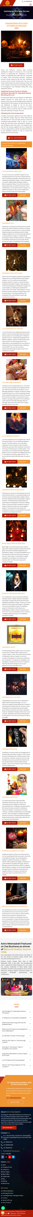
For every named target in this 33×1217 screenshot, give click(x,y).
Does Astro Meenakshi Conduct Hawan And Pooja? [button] (14, 1054)
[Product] (16, 46)
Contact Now (14, 1102)
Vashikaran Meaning (9, 749)
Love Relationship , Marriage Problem (12, 1195)
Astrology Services (7, 1193)
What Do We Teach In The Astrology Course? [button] (14, 1041)
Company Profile (7, 1167)
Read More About (8, 1127)
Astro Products (6, 1202)
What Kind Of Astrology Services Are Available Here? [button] (14, 1023)
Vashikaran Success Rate (11, 697)
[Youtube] (9, 1156)
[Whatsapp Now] (3, 1208)
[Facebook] (2, 1156)
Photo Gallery (6, 1172)
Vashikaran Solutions (10, 797)
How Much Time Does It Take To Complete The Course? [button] (12, 1048)
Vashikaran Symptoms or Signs (13, 851)
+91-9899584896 (13, 1098)
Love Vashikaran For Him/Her (12, 329)
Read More (23, 195)
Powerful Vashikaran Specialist (13, 593)
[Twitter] (6, 1156)
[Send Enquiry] (3, 1213)
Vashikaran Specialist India (12, 273)
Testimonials (6, 1176)
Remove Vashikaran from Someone (14, 906)
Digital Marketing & (6, 1215)
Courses (4, 1198)
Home (4, 1165)
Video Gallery (6, 1174)
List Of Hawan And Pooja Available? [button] (13, 1060)
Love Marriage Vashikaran (11, 382)
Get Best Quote (17, 65)
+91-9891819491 (28, 1)
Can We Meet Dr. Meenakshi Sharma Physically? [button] (14, 1012)
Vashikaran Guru (8, 223)
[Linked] (13, 1156)
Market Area (5, 1183)
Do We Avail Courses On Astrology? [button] (13, 1036)
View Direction (16, 1151)
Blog (3, 1179)
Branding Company (16, 1215)
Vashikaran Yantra (8, 647)
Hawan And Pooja (7, 1200)
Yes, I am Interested (17, 138)
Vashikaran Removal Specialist (13, 490)
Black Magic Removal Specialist (13, 543)
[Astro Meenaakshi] (7, 3)
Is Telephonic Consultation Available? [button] (14, 1018)
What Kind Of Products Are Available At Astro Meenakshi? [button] (14, 1030)
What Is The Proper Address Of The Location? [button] (13, 1066)
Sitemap (4, 1181)
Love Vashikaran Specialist (12, 171)
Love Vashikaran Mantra (10, 436)
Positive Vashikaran (7, 1191)
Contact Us (5, 1169)
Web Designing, (21, 1213)
